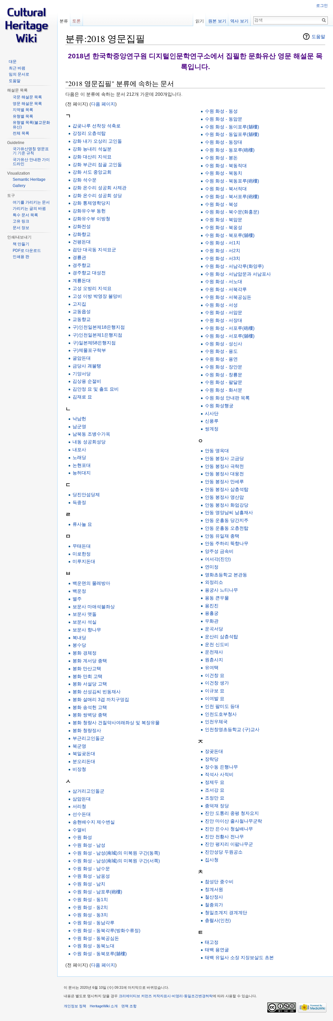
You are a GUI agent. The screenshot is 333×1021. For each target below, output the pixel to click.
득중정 (79, 502)
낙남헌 (79, 418)
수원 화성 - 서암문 (223, 312)
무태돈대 (82, 546)
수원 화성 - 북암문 (223, 219)
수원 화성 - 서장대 (223, 320)
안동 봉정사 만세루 (224, 481)
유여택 (212, 667)
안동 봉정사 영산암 (224, 497)
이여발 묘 (214, 698)
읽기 (199, 21)
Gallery (19, 185)
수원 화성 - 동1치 (90, 899)
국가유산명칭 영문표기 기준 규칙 (31, 151)
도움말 (318, 36)
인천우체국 (216, 721)
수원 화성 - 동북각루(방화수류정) (106, 930)
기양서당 (82, 373)
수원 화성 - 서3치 (222, 258)
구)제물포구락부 (89, 350)
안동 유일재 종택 (222, 536)
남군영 (79, 426)
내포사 (79, 449)
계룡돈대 (82, 280)
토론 (76, 21)
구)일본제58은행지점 (94, 342)
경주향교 (82, 265)
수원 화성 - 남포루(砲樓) (97, 891)
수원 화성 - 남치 (89, 883)
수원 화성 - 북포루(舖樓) (230, 235)
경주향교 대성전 (89, 272)
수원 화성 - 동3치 (90, 914)
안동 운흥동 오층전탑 (226, 528)
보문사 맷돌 (85, 614)
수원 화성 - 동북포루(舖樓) (100, 953)
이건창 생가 (217, 682)
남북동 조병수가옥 (91, 434)
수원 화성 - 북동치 (223, 173)
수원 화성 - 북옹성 (223, 227)
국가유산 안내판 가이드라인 (31, 161)
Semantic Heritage (29, 179)
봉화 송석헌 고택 (90, 707)
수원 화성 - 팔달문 (223, 382)
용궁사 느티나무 (221, 590)
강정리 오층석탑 (89, 133)
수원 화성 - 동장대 (223, 142)
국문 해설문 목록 (27, 97)
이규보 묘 (214, 690)
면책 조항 (129, 1006)
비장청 (79, 769)
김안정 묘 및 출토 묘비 (96, 389)
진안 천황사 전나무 (224, 836)
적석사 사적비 (219, 774)
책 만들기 (21, 244)
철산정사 (214, 896)
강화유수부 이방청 (91, 218)
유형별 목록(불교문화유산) (31, 124)
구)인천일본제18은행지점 (99, 327)
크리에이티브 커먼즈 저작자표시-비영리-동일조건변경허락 (166, 996)
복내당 (79, 637)
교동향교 (82, 319)
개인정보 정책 (75, 1006)
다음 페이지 (103, 104)
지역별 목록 (23, 110)
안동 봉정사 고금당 (224, 458)
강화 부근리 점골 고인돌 (97, 164)
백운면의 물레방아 (91, 583)
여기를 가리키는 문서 (31, 202)
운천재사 (214, 651)
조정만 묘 (214, 797)
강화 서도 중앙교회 (92, 172)
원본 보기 (217, 21)
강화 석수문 (85, 179)
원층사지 (214, 659)
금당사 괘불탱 (87, 365)
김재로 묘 (82, 396)
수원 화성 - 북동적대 (226, 165)
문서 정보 (21, 227)
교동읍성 (82, 311)
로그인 (322, 5)
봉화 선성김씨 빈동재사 (97, 691)
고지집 (79, 304)
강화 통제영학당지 (91, 203)
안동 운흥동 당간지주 (226, 520)
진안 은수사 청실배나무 (229, 828)
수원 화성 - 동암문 (223, 119)
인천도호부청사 (221, 714)
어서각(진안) (218, 559)
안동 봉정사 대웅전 (224, 473)
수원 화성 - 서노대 (223, 281)
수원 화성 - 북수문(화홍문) (232, 211)
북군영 (79, 746)
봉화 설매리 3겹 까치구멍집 (101, 699)
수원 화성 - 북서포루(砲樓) (232, 196)
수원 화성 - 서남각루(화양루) (234, 266)
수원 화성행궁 (219, 405)
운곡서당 (214, 628)
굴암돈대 (82, 358)
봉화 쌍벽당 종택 (90, 714)
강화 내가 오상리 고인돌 (97, 141)
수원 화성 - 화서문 (223, 390)
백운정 (79, 591)
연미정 (212, 566)
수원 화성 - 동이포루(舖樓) (232, 126)
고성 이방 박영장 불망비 (97, 296)
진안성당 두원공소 (224, 852)
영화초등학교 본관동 (226, 574)
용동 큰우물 (217, 597)
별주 (77, 598)
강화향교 (82, 234)
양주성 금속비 (219, 551)
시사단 (212, 413)
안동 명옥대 (217, 450)
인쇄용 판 (21, 256)
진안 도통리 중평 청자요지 (232, 813)
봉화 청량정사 (87, 730)
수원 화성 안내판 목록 (227, 397)
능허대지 (82, 472)
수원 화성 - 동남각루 (93, 922)
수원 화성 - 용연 (221, 359)
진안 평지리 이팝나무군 (229, 844)
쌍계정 (212, 428)
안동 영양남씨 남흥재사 (229, 512)
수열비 (79, 829)
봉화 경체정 (85, 652)
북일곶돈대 (84, 753)
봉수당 (79, 645)
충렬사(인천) (218, 920)
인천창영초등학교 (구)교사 (232, 729)
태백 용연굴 (217, 949)
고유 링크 (21, 221)
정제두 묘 (214, 782)
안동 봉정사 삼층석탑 (226, 489)
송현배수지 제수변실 (94, 822)
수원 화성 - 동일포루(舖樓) (232, 134)
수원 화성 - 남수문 (91, 868)
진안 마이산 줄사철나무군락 (233, 821)
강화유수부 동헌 (89, 210)
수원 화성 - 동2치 (90, 907)
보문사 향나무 (87, 629)
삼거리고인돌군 (88, 791)
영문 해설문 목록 (27, 103)
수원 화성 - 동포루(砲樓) (230, 149)
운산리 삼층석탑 (221, 636)
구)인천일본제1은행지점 (97, 335)
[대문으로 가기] (29, 26)
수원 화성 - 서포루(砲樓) (230, 328)
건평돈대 (82, 241)
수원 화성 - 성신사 (223, 343)
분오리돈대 (84, 761)
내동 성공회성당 (89, 441)
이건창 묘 (214, 675)
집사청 (212, 859)
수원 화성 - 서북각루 (226, 289)
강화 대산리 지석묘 (92, 156)
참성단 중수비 (219, 881)
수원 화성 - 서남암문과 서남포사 (238, 274)
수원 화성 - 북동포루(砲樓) (232, 180)
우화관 (212, 621)
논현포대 (82, 465)
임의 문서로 (19, 74)
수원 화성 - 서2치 (222, 250)
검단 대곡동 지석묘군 (94, 249)
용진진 (212, 605)
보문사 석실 (85, 622)
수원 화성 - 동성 (221, 111)
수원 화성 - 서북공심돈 (228, 297)
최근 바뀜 (17, 68)
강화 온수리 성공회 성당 (97, 195)
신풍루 (212, 421)
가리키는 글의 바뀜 (29, 208)
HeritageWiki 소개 (104, 1006)
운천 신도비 (217, 644)
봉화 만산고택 (87, 668)
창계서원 (214, 889)
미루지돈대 (84, 561)
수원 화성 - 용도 (221, 351)
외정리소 (214, 582)
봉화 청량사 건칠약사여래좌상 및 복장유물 (116, 722)
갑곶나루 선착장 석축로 (97, 125)
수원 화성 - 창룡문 (223, 374)
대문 (13, 61)
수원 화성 (82, 837)
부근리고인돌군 (88, 738)
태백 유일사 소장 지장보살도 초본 (239, 957)
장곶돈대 (214, 751)
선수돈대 (82, 814)
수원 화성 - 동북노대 (93, 945)
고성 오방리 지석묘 (92, 288)
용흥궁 (212, 613)
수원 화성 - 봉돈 (221, 157)
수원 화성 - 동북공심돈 (96, 938)
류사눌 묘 (82, 524)
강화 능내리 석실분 (92, 148)
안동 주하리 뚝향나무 (226, 543)
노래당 (79, 457)
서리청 (79, 806)
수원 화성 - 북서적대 (226, 188)
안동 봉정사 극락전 (224, 466)
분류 (64, 21)
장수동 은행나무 (221, 766)
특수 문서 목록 (25, 215)
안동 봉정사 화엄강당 (226, 505)
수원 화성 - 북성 (221, 204)
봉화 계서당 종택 (90, 660)
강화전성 (82, 226)
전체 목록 (21, 133)
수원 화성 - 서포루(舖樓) (230, 335)
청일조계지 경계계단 (226, 912)
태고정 (212, 942)
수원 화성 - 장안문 (223, 366)
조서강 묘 (214, 790)
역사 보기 (239, 21)
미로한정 (82, 553)
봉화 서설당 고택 (90, 683)
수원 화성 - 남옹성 (91, 876)
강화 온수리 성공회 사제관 (100, 187)
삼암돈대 (82, 798)
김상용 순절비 (87, 381)
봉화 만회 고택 (87, 676)
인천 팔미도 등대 (222, 706)
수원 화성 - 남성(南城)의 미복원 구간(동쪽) (116, 853)
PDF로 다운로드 (27, 250)
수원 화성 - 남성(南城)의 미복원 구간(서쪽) (116, 860)
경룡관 (79, 257)
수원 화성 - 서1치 (222, 242)
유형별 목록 (23, 116)
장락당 (212, 759)
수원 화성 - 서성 (221, 305)
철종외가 (214, 904)
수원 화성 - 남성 (89, 845)
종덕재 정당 (217, 805)
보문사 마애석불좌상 (94, 606)
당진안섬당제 (86, 494)
